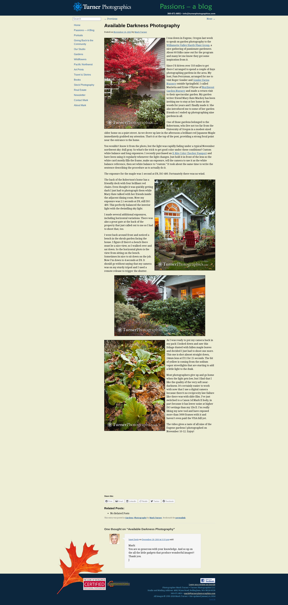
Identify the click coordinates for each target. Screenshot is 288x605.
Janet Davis (134, 539)
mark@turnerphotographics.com (199, 593)
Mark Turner (141, 32)
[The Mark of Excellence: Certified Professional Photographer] (94, 584)
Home (77, 25)
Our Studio (79, 49)
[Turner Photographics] (103, 6)
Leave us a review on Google (202, 584)
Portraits (78, 35)
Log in (212, 599)
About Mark (80, 105)
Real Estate (80, 90)
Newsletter (79, 95)
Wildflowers (80, 59)
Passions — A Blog (84, 30)
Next (211, 18)
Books (77, 79)
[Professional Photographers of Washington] (118, 584)
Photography (140, 518)
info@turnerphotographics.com (199, 13)
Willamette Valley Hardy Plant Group (187, 45)
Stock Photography (84, 85)
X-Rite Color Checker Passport (189, 153)
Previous (110, 18)
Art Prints (79, 69)
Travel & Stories (82, 74)
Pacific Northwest (83, 64)
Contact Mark (81, 100)
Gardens (129, 518)
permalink (180, 518)
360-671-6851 (174, 13)
